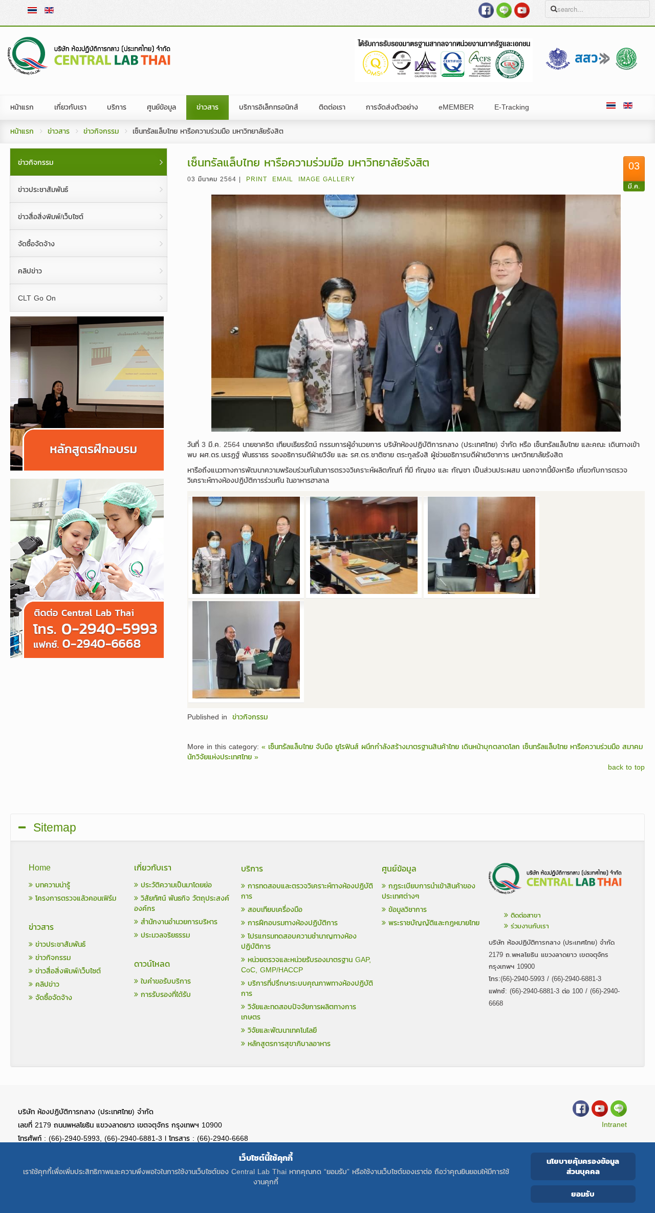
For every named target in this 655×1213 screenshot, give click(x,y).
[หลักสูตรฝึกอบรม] (87, 468)
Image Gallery (326, 179)
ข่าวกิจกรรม (101, 131)
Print (256, 179)
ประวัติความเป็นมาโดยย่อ (175, 885)
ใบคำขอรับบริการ (164, 981)
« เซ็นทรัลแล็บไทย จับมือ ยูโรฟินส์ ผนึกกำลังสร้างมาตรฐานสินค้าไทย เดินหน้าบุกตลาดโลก (390, 746)
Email (282, 179)
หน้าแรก (22, 131)
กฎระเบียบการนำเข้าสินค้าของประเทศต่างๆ (428, 891)
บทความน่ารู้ (51, 885)
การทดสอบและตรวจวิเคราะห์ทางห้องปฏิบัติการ (307, 891)
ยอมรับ (583, 1194)
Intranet (614, 1124)
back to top (626, 767)
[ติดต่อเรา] (556, 896)
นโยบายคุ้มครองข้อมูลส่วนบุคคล (583, 1166)
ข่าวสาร (59, 131)
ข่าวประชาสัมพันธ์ (59, 944)
